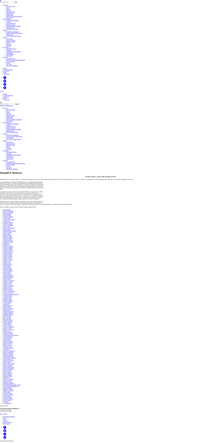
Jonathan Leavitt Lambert (9, 231)
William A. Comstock (8, 286)
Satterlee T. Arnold (7, 242)
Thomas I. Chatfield (8, 290)
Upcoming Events (10, 6)
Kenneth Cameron (7, 274)
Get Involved (9, 34)
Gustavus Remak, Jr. (8, 276)
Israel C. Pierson (7, 257)
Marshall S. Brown (8, 320)
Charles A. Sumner (8, 256)
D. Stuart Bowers (7, 403)
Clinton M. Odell (7, 341)
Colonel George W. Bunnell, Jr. (11, 294)
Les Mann (5, 401)
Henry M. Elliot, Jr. (8, 365)
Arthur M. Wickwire (8, 348)
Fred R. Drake (6, 273)
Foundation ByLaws (11, 48)
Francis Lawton (7, 263)
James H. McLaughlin (8, 368)
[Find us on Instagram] (5, 84)
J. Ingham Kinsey (7, 324)
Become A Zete (10, 27)
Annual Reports (10, 54)
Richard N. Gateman (8, 390)
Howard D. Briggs (7, 296)
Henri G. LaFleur (7, 344)
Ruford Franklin (7, 315)
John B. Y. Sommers (8, 212)
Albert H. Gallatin (7, 249)
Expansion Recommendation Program (15, 60)
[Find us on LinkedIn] (5, 87)
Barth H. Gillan (7, 400)
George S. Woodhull (8, 211)
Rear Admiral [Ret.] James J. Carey (12, 384)
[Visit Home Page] (6, 105)
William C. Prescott (8, 238)
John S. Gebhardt (7, 375)
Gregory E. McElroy (8, 394)
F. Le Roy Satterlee (8, 270)
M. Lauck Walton (7, 397)
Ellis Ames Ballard (7, 301)
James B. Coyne (7, 328)
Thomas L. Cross (7, 346)
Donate (5, 72)
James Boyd (6, 304)
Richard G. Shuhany (8, 379)
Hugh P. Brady (7, 339)
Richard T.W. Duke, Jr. (9, 280)
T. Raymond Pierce (8, 336)
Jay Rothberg (6, 377)
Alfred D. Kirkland (8, 366)
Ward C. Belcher (7, 322)
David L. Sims (6, 392)
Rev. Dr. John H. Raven (9, 291)
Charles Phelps (7, 229)
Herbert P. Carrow (7, 300)
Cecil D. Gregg (7, 303)
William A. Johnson (8, 223)
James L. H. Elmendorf (9, 228)
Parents (5, 37)
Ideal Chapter (9, 13)
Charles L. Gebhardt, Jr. (9, 351)
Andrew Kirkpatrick (8, 247)
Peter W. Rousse (7, 214)
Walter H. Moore (7, 235)
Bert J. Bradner (7, 318)
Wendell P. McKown (8, 314)
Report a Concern (10, 24)
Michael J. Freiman (8, 389)
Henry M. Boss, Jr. (7, 345)
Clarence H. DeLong (8, 360)
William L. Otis (7, 245)
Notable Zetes (9, 15)
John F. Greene (7, 279)
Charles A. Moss (7, 287)
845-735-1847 (3, 414)
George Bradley (7, 215)
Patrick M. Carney (7, 382)
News (7, 7)
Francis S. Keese (7, 272)
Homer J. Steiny (7, 362)
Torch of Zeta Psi (10, 61)
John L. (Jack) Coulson (9, 363)
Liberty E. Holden (7, 253)
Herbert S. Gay (7, 331)
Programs (5, 57)
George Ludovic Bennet (9, 219)
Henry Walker (6, 266)
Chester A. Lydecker (8, 334)
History (8, 9)
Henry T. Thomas (7, 232)
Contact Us (6, 71)
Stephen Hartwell (7, 387)
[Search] (16, 2)
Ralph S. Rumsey (7, 373)
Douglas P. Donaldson (8, 383)
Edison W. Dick (7, 370)
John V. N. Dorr (7, 317)
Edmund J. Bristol (7, 269)
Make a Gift (9, 55)
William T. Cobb (7, 283)
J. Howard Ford (7, 267)
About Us (5, 5)
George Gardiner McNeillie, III (11, 386)
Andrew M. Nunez (8, 399)
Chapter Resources (11, 23)
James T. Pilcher (7, 325)
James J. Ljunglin (7, 380)
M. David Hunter (7, 393)
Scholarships (9, 53)
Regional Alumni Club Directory (14, 33)
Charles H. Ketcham (8, 308)
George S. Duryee (7, 255)
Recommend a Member (9, 416)
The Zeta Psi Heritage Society (13, 36)
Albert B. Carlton (7, 239)
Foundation (6, 47)
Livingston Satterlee (8, 222)
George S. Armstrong (8, 327)
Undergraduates (7, 19)
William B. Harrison (8, 355)
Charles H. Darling (8, 281)
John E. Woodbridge (8, 352)
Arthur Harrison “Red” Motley (10, 335)
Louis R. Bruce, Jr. (7, 359)
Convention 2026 (10, 58)
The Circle (9, 64)
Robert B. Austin (7, 298)
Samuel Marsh (6, 233)
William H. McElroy (8, 277)
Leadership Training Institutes (13, 26)
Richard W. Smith (7, 376)
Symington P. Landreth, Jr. (9, 358)
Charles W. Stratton (8, 312)
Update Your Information (12, 20)
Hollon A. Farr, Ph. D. (8, 329)
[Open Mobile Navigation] (0, 0)
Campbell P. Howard (8, 311)
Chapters (8, 22)
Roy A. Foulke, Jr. (7, 372)
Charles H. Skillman (8, 216)
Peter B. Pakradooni (8, 369)
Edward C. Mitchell (8, 246)
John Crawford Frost (8, 356)
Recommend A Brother (12, 29)
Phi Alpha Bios (7, 209)
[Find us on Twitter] (5, 81)
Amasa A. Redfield (8, 225)
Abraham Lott (6, 221)
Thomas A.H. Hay (7, 284)
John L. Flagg (6, 226)
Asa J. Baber (6, 349)
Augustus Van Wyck (8, 250)
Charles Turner (7, 218)
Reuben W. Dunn (7, 236)
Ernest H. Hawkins (8, 321)
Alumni (5, 30)
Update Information (8, 69)
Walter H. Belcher (7, 305)
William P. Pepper (7, 264)
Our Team (8, 10)
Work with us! (9, 17)
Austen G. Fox (7, 262)
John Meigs (6, 243)
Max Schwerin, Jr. (7, 252)
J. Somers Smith (7, 297)
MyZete (5, 68)
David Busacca (7, 396)
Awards (8, 63)
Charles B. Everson (8, 259)
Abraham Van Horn (8, 240)
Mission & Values (10, 12)
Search (1, 91)
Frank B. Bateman (7, 332)
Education (8, 44)
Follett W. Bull (6, 307)
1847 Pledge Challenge (12, 65)
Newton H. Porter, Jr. (8, 353)
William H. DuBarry (8, 342)
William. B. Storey (7, 288)
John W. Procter (7, 310)
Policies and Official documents (14, 16)
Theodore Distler (7, 338)
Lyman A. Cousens (8, 293)
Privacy (5, 419)
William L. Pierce (7, 260)
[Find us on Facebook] (5, 77)
